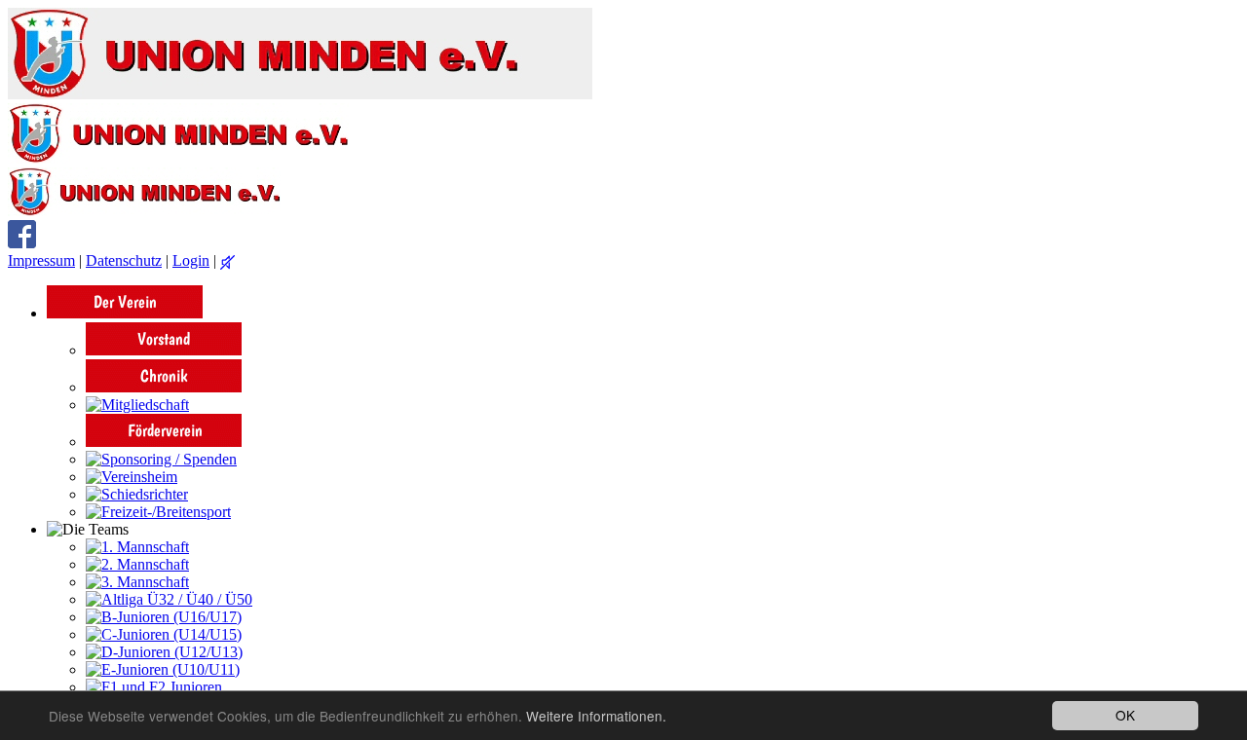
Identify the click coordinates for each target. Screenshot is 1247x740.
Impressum (41, 260)
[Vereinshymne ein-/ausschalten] (227, 262)
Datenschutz (124, 260)
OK (1125, 714)
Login (190, 260)
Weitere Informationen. (596, 715)
